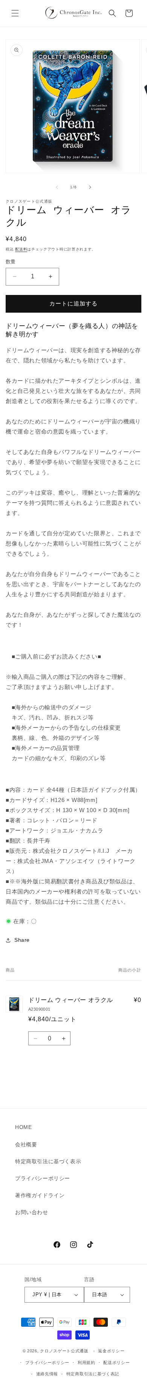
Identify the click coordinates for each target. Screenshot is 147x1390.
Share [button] (22, 940)
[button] (15, 13)
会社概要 (26, 1144)
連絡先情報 (47, 1374)
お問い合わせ (31, 1212)
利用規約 (86, 1362)
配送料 (21, 249)
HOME (23, 1127)
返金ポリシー (111, 1351)
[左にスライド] (57, 187)
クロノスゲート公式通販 (64, 1351)
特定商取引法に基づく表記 (92, 1374)
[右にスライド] (90, 187)
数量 (11, 261)
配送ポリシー (116, 1362)
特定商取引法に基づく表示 (48, 1161)
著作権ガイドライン (39, 1195)
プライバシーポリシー (42, 1178)
